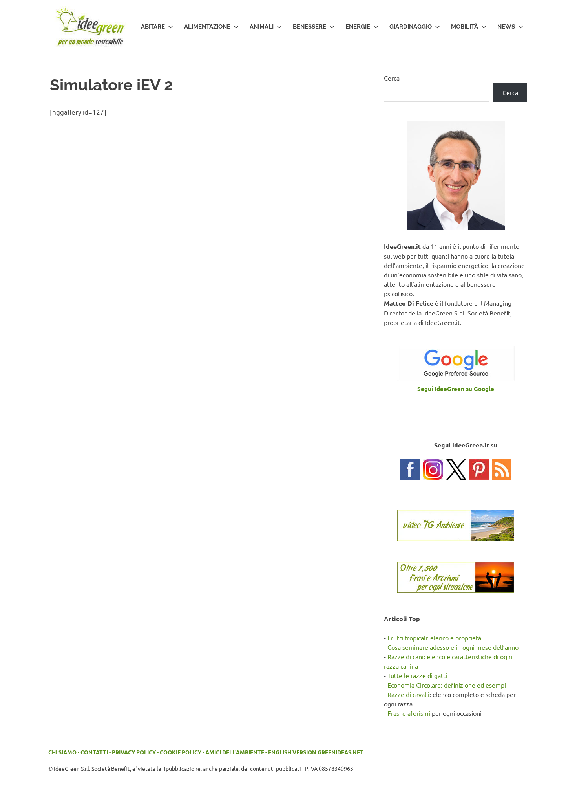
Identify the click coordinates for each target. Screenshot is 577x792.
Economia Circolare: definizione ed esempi (446, 685)
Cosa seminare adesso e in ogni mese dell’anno (453, 647)
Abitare (153, 26)
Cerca (392, 78)
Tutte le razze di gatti (417, 675)
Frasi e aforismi (408, 713)
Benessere (309, 26)
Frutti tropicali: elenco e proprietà (434, 638)
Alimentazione (207, 26)
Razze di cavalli (408, 694)
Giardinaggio (410, 26)
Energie (357, 26)
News (506, 26)
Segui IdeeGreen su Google (455, 388)
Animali (262, 26)
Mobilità (464, 26)
